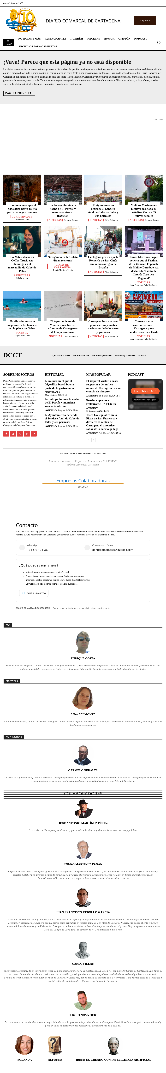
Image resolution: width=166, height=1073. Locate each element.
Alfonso (55, 1059)
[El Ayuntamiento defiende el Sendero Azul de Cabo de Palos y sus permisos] (103, 190)
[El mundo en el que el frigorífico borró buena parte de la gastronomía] (22, 190)
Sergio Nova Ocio (22, 335)
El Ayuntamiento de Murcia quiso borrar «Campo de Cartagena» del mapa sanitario (63, 327)
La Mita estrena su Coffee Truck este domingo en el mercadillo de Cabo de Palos (22, 264)
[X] (20, 434)
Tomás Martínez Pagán (63, 270)
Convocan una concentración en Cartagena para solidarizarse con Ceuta (143, 327)
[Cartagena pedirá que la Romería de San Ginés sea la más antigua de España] (103, 241)
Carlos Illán (83, 963)
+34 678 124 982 (37, 550)
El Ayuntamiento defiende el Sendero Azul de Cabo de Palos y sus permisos (103, 210)
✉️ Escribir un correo (34, 593)
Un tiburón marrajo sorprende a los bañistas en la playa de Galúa (22, 325)
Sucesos (22, 333)
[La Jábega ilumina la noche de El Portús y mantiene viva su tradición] (63, 190)
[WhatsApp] (27, 434)
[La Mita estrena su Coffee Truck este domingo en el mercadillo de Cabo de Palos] (22, 241)
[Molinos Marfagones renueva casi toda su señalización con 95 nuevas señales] (144, 190)
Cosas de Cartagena (62, 266)
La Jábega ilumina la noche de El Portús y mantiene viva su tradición (63, 210)
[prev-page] (47, 433)
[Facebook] (6, 434)
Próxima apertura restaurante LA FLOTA (101, 402)
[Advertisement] (83, 144)
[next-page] (52, 433)
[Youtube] (34, 434)
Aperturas (22, 275)
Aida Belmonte (22, 219)
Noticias (55, 220)
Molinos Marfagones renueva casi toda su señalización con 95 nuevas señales (144, 210)
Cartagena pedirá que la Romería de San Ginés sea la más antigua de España (103, 262)
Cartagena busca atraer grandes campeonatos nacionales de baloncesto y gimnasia (103, 327)
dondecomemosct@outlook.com (112, 550)
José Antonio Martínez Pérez (83, 823)
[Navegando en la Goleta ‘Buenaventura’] (63, 241)
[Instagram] (13, 434)
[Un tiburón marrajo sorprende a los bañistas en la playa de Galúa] (22, 306)
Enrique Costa (83, 658)
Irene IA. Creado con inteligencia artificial (113, 1059)
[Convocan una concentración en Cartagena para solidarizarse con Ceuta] (144, 306)
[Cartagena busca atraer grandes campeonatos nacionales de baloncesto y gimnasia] (103, 306)
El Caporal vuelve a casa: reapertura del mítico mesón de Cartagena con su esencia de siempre (103, 386)
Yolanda (24, 1059)
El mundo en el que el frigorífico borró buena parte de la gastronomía (22, 209)
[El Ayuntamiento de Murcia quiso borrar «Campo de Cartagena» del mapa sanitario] (63, 306)
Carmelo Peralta (71, 220)
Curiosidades (22, 216)
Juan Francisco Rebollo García (143, 285)
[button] (159, 42)
